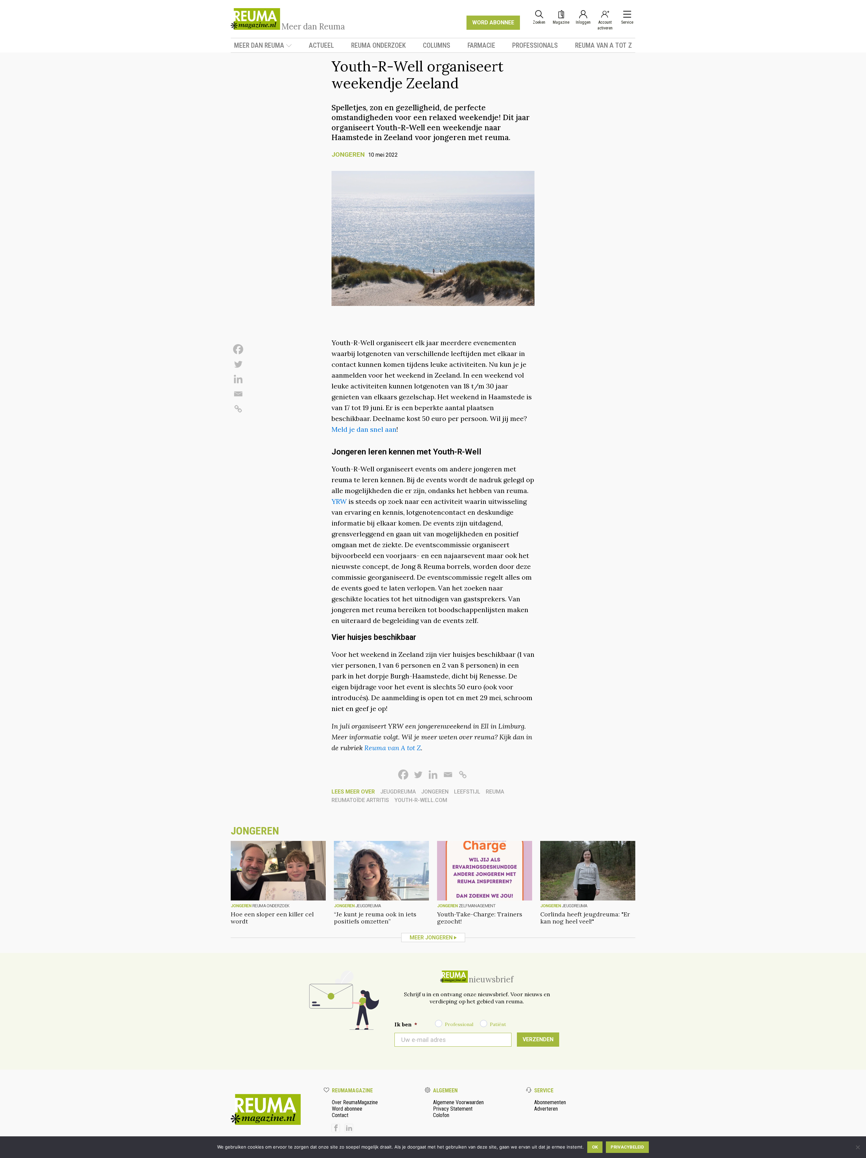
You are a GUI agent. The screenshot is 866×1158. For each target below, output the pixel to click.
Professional (459, 1024)
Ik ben (405, 1024)
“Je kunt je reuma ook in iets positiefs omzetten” (375, 917)
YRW (339, 501)
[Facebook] (238, 349)
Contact (340, 1115)
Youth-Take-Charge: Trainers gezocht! (479, 917)
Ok (595, 1147)
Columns (436, 45)
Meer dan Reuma (259, 45)
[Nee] (857, 1147)
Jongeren (348, 154)
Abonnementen (550, 1102)
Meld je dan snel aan (364, 429)
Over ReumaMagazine (355, 1102)
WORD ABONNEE (493, 22)
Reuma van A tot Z (603, 45)
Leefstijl (467, 791)
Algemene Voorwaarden (458, 1102)
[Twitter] (238, 364)
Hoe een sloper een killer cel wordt (272, 917)
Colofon (441, 1115)
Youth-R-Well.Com (420, 800)
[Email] (238, 394)
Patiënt (498, 1024)
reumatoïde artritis (360, 800)
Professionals (535, 45)
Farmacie (481, 45)
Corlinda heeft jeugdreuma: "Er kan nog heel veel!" (585, 917)
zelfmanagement (477, 905)
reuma (495, 791)
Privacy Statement (453, 1109)
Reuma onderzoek (378, 45)
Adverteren (546, 1109)
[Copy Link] (238, 409)
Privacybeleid (627, 1147)
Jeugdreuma (398, 791)
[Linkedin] (238, 379)
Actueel (321, 45)
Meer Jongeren (431, 937)
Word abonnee (347, 1109)
